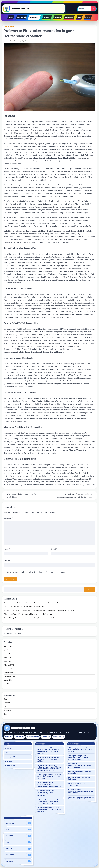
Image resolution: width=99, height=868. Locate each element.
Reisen (87, 17)
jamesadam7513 (10, 41)
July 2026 (7, 650)
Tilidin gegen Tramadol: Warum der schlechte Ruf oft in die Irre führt (28, 614)
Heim (5, 714)
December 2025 (9, 673)
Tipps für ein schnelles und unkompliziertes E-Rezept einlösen (25, 606)
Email (54, 549)
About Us (8, 737)
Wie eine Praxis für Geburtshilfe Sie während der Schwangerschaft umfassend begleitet (33, 603)
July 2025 (7, 684)
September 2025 (9, 676)
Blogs (5, 699)
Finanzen (7, 703)
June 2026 (7, 654)
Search (89, 589)
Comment (8, 518)
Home (11, 17)
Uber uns (20, 17)
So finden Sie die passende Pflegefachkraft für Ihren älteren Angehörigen (48, 801)
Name (7, 549)
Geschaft (58, 17)
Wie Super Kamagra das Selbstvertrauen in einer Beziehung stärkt (78, 757)
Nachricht (47, 17)
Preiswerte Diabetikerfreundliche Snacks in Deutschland (80, 765)
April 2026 (7, 657)
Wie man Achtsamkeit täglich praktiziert (79, 772)
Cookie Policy (58, 737)
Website (7, 561)
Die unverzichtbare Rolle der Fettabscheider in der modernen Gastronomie (49, 809)
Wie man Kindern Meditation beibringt (79, 778)
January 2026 (8, 669)
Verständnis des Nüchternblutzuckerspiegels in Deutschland (80, 791)
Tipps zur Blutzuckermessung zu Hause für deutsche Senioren (81, 798)
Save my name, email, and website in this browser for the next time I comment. (37, 572)
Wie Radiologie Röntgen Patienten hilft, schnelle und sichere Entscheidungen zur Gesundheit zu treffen (39, 610)
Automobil (10, 861)
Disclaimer (46, 737)
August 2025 (8, 680)
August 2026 (8, 646)
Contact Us (19, 737)
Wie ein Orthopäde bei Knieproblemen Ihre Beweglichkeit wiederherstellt (29, 618)
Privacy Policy (33, 737)
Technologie (69, 17)
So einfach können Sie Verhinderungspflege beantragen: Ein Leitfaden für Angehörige (49, 793)
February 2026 (9, 665)
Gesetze (6, 706)
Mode (79, 17)
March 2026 (8, 661)
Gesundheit (33, 17)
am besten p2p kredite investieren (77, 784)
